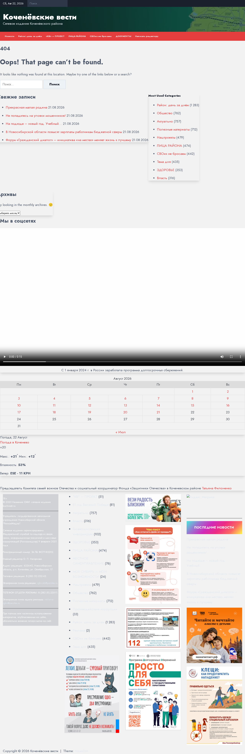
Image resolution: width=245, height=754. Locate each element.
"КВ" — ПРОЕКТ (85, 496)
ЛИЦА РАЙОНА (77, 36)
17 (18, 412)
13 (125, 405)
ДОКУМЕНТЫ (123, 36)
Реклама (79, 630)
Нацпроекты (166, 137)
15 (192, 405)
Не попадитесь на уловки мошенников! (36, 115)
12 (89, 405)
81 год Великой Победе (91, 504)
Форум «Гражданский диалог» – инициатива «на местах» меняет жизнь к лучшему (68, 139)
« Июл (121, 432)
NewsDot (81, 750)
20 (125, 412)
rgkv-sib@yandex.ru (47, 583)
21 (158, 412)
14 (158, 405)
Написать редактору (146, 36)
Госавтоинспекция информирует (86, 531)
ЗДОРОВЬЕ (165, 169)
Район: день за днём (30, 36)
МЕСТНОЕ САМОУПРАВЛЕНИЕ (88, 561)
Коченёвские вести (40, 16)
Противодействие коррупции (95, 609)
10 (19, 405)
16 (227, 405)
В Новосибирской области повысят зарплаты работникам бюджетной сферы (64, 131)
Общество (164, 113)
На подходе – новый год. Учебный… (34, 123)
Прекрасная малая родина (26, 107)
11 (54, 405)
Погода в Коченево (14, 442)
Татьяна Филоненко (217, 488)
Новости (9, 36)
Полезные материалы (173, 129)
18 (54, 412)
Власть (162, 177)
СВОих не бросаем (101, 36)
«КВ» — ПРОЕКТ (55, 36)
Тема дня (164, 161)
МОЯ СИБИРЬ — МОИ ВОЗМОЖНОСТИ (90, 574)
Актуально (165, 121)
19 (89, 412)
